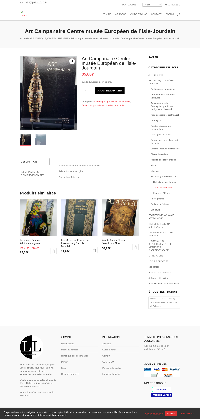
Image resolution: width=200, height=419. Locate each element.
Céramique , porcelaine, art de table (112, 101)
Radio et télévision (160, 204)
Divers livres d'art (159, 154)
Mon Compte (129, 5)
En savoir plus (187, 413)
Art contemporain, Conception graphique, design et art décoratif (162, 106)
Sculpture (155, 209)
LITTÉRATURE (155, 255)
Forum (170, 14)
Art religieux (156, 120)
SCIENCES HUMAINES (159, 272)
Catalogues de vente (161, 134)
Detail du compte (69, 349)
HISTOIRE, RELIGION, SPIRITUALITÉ (159, 225)
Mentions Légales (111, 374)
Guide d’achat (138, 14)
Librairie (106, 14)
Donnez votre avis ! (70, 374)
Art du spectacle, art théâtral (165, 115)
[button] (72, 61)
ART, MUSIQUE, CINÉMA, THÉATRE (49, 38)
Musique (155, 171)
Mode (153, 165)
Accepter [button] (171, 413)
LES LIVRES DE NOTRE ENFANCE (160, 234)
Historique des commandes (74, 355)
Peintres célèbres (161, 193)
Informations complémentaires (32, 173)
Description (29, 161)
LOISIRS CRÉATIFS (158, 261)
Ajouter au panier (110, 90)
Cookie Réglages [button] (154, 413)
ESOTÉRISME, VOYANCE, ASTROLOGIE (161, 217)
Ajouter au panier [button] (53, 251)
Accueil (24, 38)
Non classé (153, 267)
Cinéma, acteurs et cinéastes (165, 148)
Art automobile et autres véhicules (163, 96)
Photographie (157, 198)
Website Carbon (161, 394)
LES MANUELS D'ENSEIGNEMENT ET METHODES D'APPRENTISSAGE (159, 245)
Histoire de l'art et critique (163, 159)
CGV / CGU (108, 362)
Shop (63, 368)
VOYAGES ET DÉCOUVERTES (163, 283)
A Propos (120, 14)
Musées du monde (109, 38)
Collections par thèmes (93, 105)
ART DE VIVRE (155, 75)
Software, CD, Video (158, 278)
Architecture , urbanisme (163, 89)
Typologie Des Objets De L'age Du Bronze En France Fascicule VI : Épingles (163, 302)
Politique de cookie (111, 368)
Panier (64, 362)
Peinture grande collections (84, 38)
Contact (156, 14)
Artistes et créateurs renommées (161, 127)
